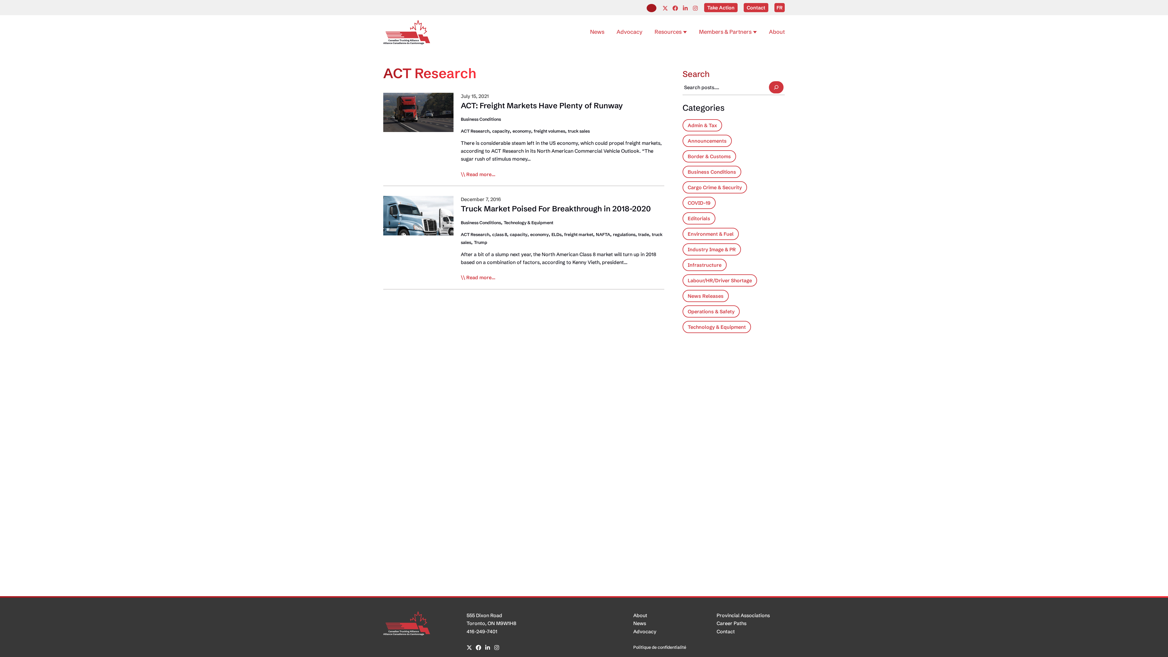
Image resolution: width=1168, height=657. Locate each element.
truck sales (579, 131)
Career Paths (731, 623)
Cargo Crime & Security (715, 187)
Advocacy (644, 631)
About (640, 615)
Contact (726, 631)
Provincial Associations (743, 615)
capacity (501, 131)
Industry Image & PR (712, 249)
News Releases (706, 296)
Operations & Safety (711, 311)
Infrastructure (704, 265)
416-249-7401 (482, 631)
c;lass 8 (499, 234)
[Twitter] (665, 8)
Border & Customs (709, 156)
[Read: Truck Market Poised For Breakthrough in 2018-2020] (418, 215)
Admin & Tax (702, 125)
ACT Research (475, 131)
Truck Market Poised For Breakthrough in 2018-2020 (556, 208)
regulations (624, 234)
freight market (578, 234)
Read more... (480, 174)
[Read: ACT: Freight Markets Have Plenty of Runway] (418, 112)
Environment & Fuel (711, 234)
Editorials (699, 218)
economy (522, 131)
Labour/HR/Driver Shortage (720, 280)
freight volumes (549, 131)
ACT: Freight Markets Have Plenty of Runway (542, 105)
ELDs (556, 234)
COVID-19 (699, 203)
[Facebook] (675, 8)
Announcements (707, 141)
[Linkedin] (685, 8)
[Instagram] (695, 8)
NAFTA (603, 234)
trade (643, 234)
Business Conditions (481, 119)
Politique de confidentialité (659, 647)
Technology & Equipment (528, 222)
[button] (651, 8)
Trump (480, 242)
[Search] (776, 87)
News (639, 623)
